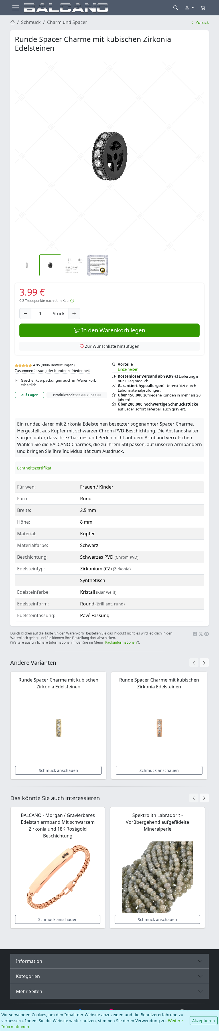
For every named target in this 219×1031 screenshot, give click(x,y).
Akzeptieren (203, 1020)
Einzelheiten (128, 369)
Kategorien (28, 976)
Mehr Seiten (29, 991)
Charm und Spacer (67, 22)
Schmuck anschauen (58, 770)
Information (29, 961)
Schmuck (31, 22)
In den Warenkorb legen (112, 330)
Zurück (201, 22)
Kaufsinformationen (121, 642)
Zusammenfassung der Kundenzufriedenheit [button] (52, 370)
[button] (109, 156)
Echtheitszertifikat (34, 468)
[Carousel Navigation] (199, 662)
